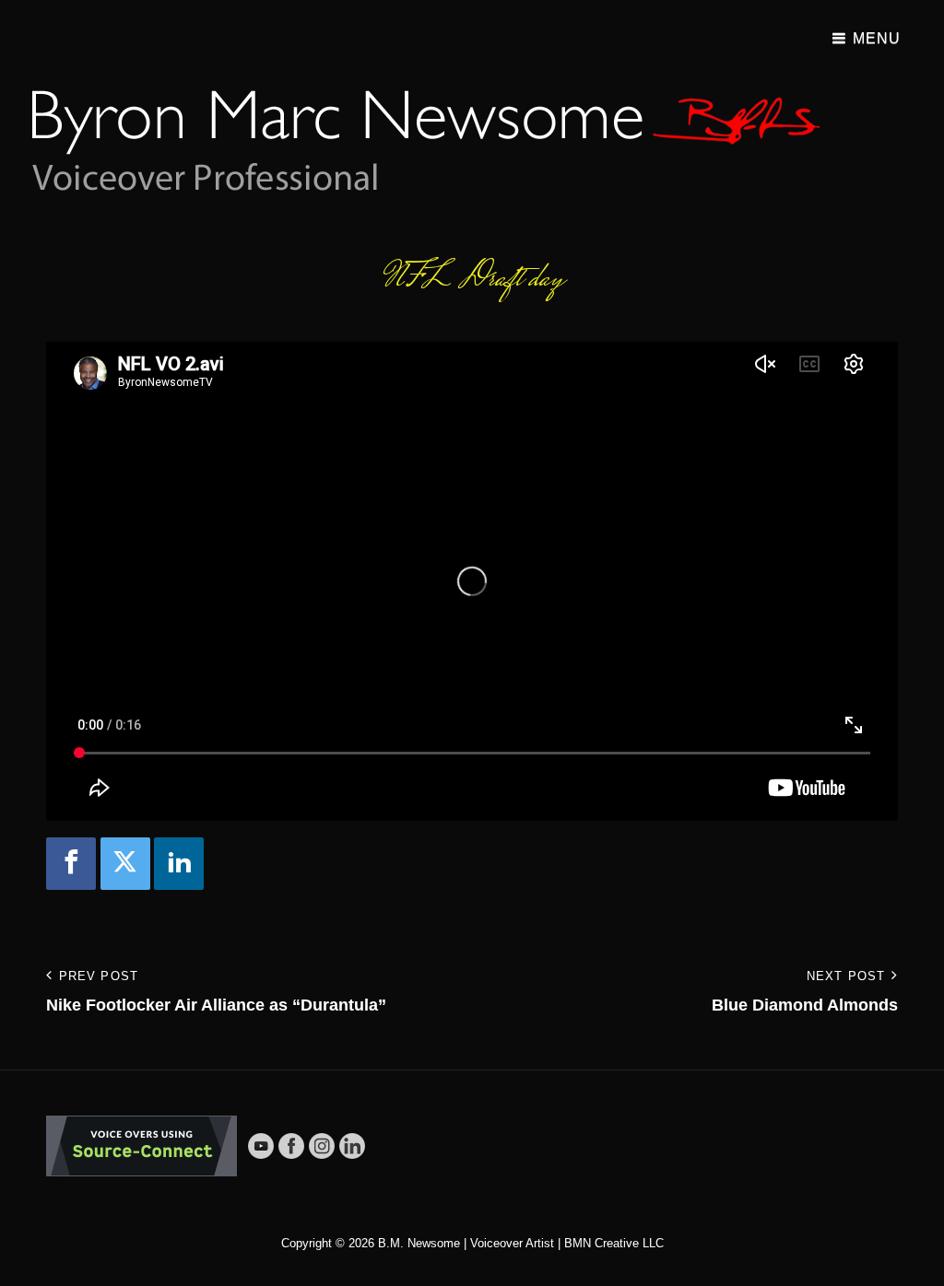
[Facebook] (71, 863)
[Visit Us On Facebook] (291, 1145)
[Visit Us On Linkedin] (351, 1145)
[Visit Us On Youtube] (260, 1145)
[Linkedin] (179, 863)
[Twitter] (125, 863)
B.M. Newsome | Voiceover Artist (466, 1243)
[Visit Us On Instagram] (321, 1145)
